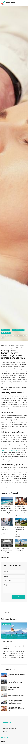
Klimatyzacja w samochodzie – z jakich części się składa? (17, 681)
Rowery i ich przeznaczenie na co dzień (6, 532)
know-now (6, 329)
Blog (4, 726)
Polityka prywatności (9, 729)
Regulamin (6, 731)
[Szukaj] (3, 612)
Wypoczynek (6, 332)
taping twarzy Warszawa (9, 450)
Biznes (3, 741)
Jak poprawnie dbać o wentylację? (14, 688)
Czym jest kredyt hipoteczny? (16, 695)
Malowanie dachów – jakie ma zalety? (16, 675)
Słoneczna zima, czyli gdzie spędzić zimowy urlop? (7, 511)
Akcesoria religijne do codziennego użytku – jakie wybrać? (16, 708)
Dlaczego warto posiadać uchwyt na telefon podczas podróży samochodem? (16, 702)
